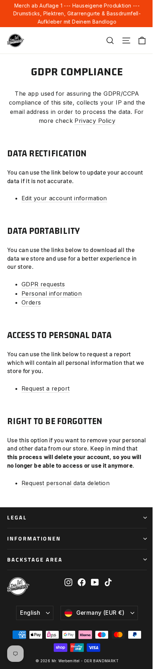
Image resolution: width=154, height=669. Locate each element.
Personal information (51, 293)
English (30, 612)
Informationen (34, 538)
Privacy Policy (94, 120)
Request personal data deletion (65, 483)
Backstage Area (35, 559)
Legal (17, 517)
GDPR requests (43, 284)
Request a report (45, 388)
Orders (31, 302)
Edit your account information (64, 198)
